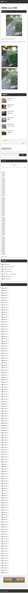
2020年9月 (5, 459)
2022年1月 (5, 420)
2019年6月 (5, 495)
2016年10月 (5, 572)
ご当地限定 (5, 276)
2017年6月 (5, 553)
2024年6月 (5, 350)
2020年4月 (5, 471)
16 (3, 214)
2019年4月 (5, 500)
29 (3, 250)
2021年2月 (5, 447)
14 (3, 209)
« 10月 (3, 256)
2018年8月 (5, 519)
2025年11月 (5, 309)
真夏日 (4, 278)
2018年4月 (5, 529)
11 (3, 201)
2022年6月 (5, 408)
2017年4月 (5, 558)
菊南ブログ (7, 591)
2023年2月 (5, 389)
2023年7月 (5, 377)
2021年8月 (5, 432)
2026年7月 (5, 290)
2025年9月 (5, 314)
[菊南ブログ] (6, 1)
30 (3, 253)
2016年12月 (5, 567)
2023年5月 (5, 382)
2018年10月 (5, 514)
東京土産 (9, 106)
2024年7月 (5, 348)
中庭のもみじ (10, 112)
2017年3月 (5, 560)
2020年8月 (5, 461)
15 (3, 211)
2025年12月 (5, 307)
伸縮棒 (8, 119)
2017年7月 (5, 550)
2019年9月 (5, 488)
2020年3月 (5, 473)
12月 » (5, 256)
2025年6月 (5, 321)
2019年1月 (5, 507)
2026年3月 (5, 300)
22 (3, 231)
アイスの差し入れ (6, 266)
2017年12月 (5, 538)
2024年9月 (5, 343)
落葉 (23, 143)
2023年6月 (5, 379)
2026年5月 (5, 295)
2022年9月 (5, 401)
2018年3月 (5, 531)
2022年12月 (5, 394)
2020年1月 (5, 478)
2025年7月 (5, 319)
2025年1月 (5, 333)
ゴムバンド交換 (10, 125)
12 (3, 203)
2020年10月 (5, 456)
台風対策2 (9, 132)
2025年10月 (5, 312)
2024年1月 (5, 362)
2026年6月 (5, 292)
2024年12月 (5, 336)
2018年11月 (5, 512)
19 (3, 223)
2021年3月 (5, 444)
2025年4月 (5, 326)
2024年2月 (5, 360)
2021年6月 (5, 437)
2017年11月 (5, 541)
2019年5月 (5, 497)
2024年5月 (5, 353)
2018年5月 (5, 526)
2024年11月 (5, 338)
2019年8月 (5, 490)
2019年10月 (5, 485)
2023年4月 (5, 384)
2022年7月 (5, 406)
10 (3, 198)
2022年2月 (5, 418)
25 (3, 240)
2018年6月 (5, 524)
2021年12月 (5, 423)
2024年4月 (5, 355)
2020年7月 (5, 464)
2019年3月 (5, 502)
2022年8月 (5, 403)
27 (3, 245)
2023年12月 (5, 365)
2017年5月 (5, 555)
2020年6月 (5, 466)
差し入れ (9, 99)
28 (3, 248)
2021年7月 (5, 435)
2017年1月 (5, 565)
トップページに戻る (6, 148)
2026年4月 (5, 297)
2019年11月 (5, 483)
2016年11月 (5, 570)
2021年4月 (5, 442)
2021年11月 (5, 425)
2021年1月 (5, 449)
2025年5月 (5, 324)
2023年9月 (5, 372)
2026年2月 (5, 302)
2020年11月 (5, 454)
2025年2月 (5, 331)
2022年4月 (5, 413)
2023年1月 (5, 391)
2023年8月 (5, 374)
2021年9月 (5, 430)
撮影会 (5, 140)
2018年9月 (5, 517)
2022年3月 (5, 415)
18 (3, 220)
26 (3, 242)
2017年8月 (5, 548)
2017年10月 (5, 543)
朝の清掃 (4, 269)
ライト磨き (5, 271)
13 (3, 206)
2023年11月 (5, 367)
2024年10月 (5, 341)
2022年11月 (5, 396)
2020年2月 (5, 476)
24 (3, 237)
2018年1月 (5, 536)
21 (3, 228)
